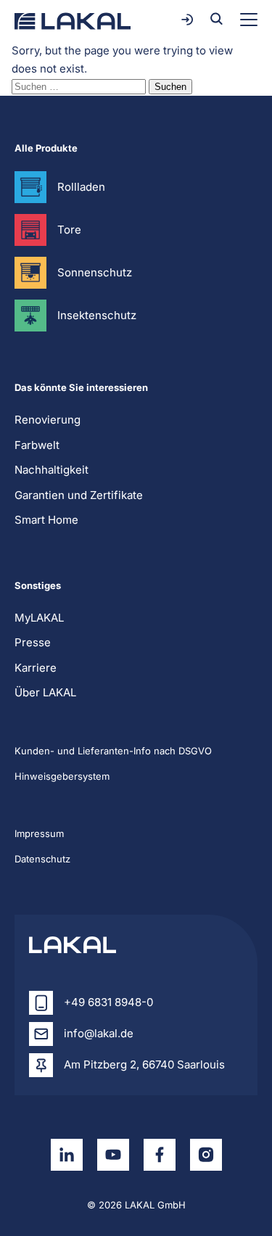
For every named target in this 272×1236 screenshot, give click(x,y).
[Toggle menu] (248, 19)
